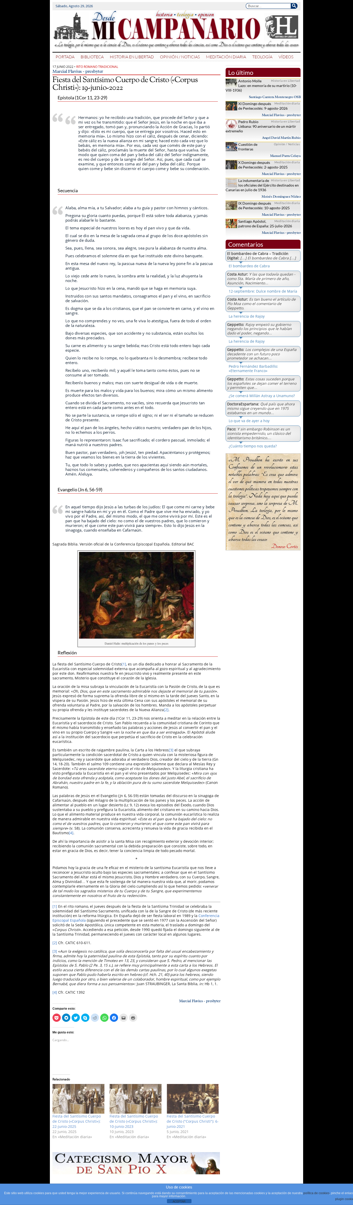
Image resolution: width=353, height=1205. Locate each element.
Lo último (240, 72)
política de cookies (316, 1193)
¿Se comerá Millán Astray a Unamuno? (262, 395)
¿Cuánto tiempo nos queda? (253, 446)
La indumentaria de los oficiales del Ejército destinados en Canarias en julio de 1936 (262, 185)
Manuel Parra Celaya (285, 156)
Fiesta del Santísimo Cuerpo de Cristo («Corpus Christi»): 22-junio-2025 (76, 1121)
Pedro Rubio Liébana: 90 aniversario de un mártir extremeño (261, 126)
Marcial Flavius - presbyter (77, 71)
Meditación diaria (226, 56)
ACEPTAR (179, 1201)
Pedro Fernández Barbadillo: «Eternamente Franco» (253, 368)
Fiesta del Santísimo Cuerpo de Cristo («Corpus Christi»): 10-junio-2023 (134, 1121)
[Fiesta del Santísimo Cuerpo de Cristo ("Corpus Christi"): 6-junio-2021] (193, 1099)
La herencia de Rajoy (247, 316)
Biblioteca (92, 56)
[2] (166, 709)
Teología (262, 56)
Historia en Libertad (132, 56)
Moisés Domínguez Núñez (281, 196)
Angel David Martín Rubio (281, 137)
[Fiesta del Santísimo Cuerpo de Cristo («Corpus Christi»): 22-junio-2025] (78, 1099)
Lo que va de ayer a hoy (249, 420)
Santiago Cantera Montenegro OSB (275, 97)
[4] (71, 832)
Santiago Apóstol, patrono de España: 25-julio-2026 (265, 223)
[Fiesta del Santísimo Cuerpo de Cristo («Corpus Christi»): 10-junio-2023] (136, 1099)
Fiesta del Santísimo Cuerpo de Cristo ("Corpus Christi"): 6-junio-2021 (193, 1121)
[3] (171, 750)
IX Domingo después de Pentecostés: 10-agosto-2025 (264, 205)
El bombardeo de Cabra (249, 265)
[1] (123, 664)
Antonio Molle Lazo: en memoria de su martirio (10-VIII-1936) (261, 85)
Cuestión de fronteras (247, 146)
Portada (65, 56)
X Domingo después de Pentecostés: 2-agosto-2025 (263, 164)
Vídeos (286, 56)
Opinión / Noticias (180, 56)
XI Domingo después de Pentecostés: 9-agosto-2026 (263, 105)
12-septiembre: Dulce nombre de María (263, 291)
